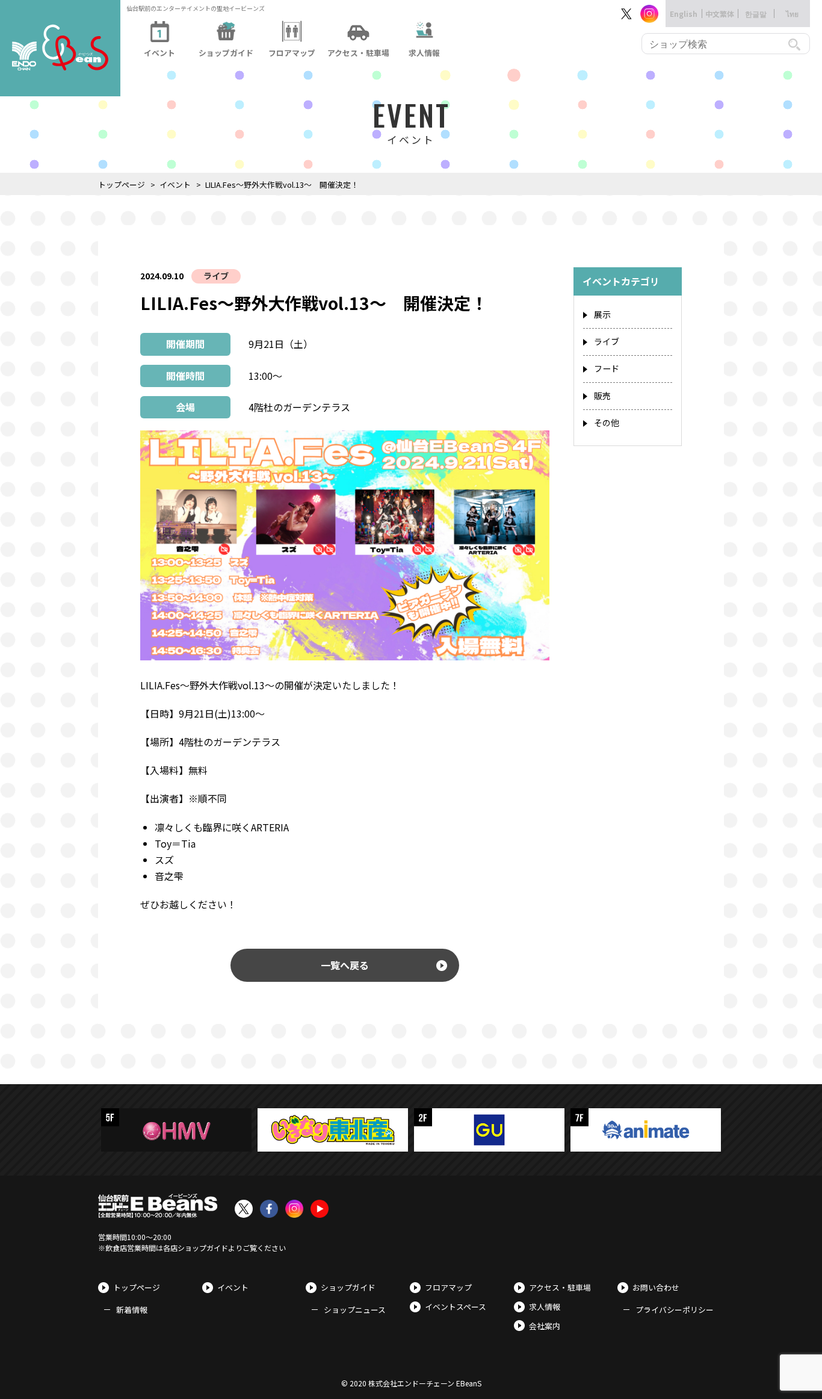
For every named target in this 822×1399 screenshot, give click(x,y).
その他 (606, 423)
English (683, 13)
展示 (602, 314)
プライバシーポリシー (674, 1309)
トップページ (121, 184)
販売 (602, 395)
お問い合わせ (655, 1287)
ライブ (216, 276)
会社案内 (544, 1326)
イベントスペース (455, 1306)
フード (606, 368)
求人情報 (544, 1306)
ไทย (792, 13)
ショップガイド (348, 1287)
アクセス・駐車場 (560, 1287)
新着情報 (131, 1309)
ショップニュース (355, 1309)
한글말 (756, 13)
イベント (175, 184)
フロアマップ (448, 1287)
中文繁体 (719, 13)
